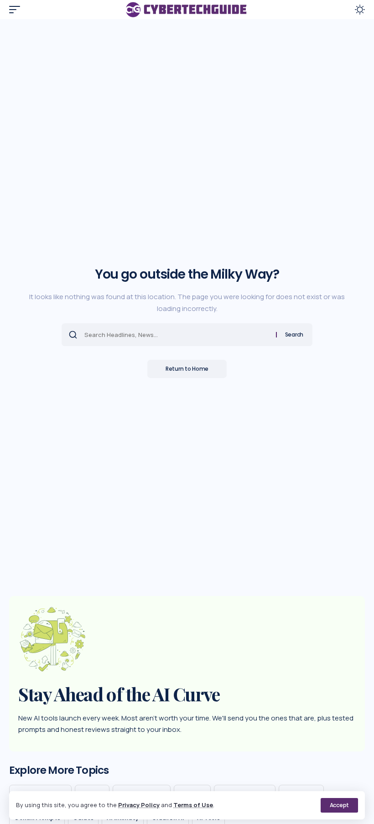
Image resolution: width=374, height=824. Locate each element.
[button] (339, 805)
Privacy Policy (139, 805)
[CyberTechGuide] (187, 9)
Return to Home (187, 369)
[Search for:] (177, 334)
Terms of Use (193, 805)
